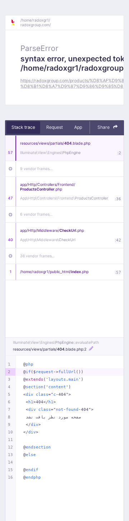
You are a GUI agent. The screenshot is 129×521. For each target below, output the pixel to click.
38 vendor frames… (37, 256)
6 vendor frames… (36, 214)
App (78, 127)
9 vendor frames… (36, 168)
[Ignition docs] (15, 22)
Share (104, 127)
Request (54, 127)
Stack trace (23, 127)
